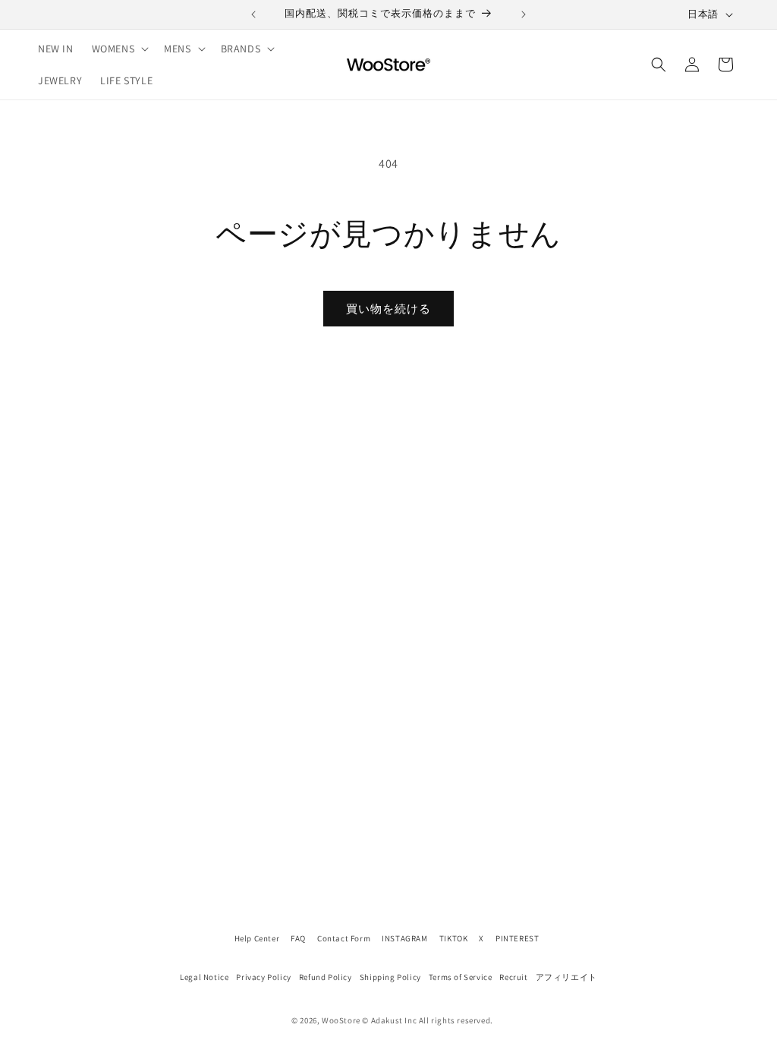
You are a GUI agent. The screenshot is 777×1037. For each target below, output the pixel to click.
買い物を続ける (388, 308)
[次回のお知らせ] (523, 14)
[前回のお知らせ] (253, 14)
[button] (119, 49)
